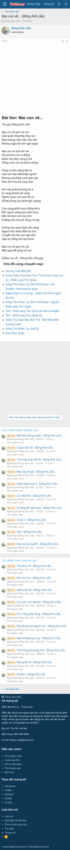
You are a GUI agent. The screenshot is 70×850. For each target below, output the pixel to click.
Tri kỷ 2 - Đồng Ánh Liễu (27, 519)
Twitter (8, 790)
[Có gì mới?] (59, 4)
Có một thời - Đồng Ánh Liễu (29, 495)
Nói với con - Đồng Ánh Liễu (29, 577)
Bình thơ (9, 772)
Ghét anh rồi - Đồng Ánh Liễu (30, 590)
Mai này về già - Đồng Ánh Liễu (31, 471)
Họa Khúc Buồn (15, 333)
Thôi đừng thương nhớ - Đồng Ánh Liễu (36, 650)
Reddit (8, 798)
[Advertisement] (35, 78)
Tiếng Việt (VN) (12, 697)
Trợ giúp (9, 828)
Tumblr (8, 802)
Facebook (10, 786)
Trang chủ (10, 832)
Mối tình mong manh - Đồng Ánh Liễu (34, 435)
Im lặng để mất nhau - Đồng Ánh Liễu (34, 507)
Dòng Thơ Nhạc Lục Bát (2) (22, 328)
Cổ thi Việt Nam (13, 764)
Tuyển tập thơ (12, 760)
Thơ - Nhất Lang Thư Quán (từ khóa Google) (32, 311)
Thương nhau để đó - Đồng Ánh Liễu (34, 459)
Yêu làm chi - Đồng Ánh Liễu (29, 566)
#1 (67, 41)
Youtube (9, 794)
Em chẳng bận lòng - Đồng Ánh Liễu (34, 614)
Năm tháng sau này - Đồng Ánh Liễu (34, 638)
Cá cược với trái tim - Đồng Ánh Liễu (34, 602)
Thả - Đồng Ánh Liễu (25, 531)
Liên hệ (9, 816)
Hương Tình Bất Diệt (18, 271)
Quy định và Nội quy (16, 820)
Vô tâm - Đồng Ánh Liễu (26, 674)
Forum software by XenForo (25, 847)
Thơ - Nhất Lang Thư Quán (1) (23, 315)
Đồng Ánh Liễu (12, 21)
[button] (5, 4)
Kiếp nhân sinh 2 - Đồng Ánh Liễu (32, 483)
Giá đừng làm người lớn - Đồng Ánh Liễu (37, 626)
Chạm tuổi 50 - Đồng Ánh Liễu (30, 447)
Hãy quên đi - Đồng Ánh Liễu (29, 662)
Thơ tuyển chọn (15, 442)
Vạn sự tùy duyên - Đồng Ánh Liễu (33, 544)
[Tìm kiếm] (65, 4)
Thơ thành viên (15, 466)
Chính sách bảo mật (16, 824)
